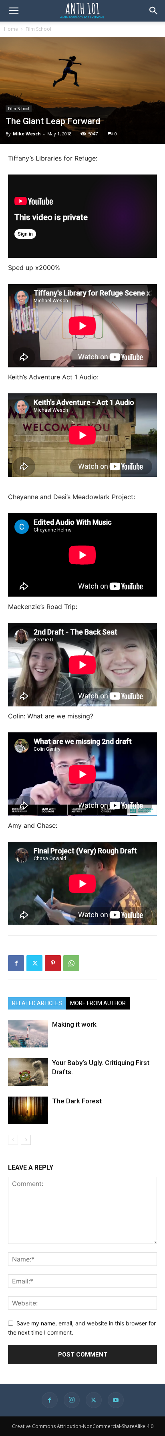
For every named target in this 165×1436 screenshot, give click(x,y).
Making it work (74, 1024)
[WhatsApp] (71, 963)
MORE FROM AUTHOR (98, 1003)
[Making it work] (28, 1033)
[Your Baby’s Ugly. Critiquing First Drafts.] (28, 1072)
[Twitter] (34, 963)
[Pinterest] (53, 963)
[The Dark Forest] (28, 1110)
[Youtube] (116, 1400)
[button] (13, 11)
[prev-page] (13, 1140)
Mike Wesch (27, 134)
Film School (38, 29)
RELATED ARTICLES (37, 1003)
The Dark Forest (77, 1101)
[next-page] (26, 1140)
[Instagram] (72, 1400)
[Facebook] (16, 963)
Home (11, 29)
